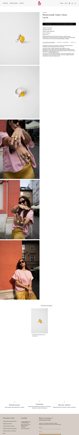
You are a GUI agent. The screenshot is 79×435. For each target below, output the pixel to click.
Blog (4, 433)
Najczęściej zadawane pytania (9, 421)
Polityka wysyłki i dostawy (9, 426)
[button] (5, 3)
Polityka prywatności (7, 423)
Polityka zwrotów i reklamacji (9, 430)
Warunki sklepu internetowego (9, 428)
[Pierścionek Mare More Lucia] (39, 321)
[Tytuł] (75, 3)
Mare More (45, 12)
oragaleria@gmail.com (54, 51)
